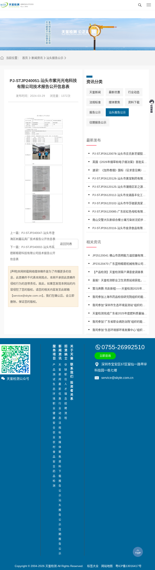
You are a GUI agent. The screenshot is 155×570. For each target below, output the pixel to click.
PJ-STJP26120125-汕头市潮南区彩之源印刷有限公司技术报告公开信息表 (119, 187)
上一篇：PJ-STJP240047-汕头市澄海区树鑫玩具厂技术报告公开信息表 (32, 236)
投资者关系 (71, 390)
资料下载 (133, 102)
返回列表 (66, 244)
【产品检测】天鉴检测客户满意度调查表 (117, 272)
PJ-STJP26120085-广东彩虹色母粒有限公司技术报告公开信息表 (119, 212)
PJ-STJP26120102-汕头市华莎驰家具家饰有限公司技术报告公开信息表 (119, 204)
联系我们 (71, 370)
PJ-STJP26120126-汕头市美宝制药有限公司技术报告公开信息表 (119, 179)
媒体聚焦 (114, 102)
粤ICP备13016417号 (128, 566)
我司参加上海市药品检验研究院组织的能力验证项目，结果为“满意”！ (119, 297)
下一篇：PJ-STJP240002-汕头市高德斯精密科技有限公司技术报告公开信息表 (32, 253)
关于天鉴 (71, 352)
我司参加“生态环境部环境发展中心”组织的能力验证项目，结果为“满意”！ (118, 330)
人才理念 (65, 391)
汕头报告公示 (54, 57)
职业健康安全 (53, 415)
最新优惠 (114, 92)
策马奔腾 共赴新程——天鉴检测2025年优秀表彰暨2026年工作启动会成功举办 (118, 289)
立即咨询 (105, 355)
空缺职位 (65, 372)
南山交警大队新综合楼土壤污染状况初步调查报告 (119, 220)
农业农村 (53, 439)
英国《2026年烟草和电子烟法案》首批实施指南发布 (119, 162)
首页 (25, 57)
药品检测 (53, 478)
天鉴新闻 (95, 92)
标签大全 (92, 566)
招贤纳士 (65, 352)
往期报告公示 (97, 122)
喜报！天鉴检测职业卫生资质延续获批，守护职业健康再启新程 (119, 281)
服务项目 (53, 352)
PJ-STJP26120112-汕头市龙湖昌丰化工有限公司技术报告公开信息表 (119, 195)
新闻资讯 (37, 57)
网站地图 (107, 566)
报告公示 (95, 112)
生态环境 (53, 391)
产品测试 (53, 372)
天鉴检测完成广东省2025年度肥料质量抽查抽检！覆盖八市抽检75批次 (119, 314)
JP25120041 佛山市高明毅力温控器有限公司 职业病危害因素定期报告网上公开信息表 (119, 256)
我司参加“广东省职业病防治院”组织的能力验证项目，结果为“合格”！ (118, 322)
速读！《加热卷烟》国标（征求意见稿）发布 (119, 171)
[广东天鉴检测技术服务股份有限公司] (17, 5)
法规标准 (95, 102)
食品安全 (53, 459)
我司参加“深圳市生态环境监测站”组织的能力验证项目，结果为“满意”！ (118, 305)
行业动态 (133, 92)
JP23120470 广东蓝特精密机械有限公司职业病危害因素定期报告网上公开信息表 (119, 264)
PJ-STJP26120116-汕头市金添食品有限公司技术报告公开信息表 (119, 228)
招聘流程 (65, 410)
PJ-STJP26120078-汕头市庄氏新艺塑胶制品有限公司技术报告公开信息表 (119, 154)
